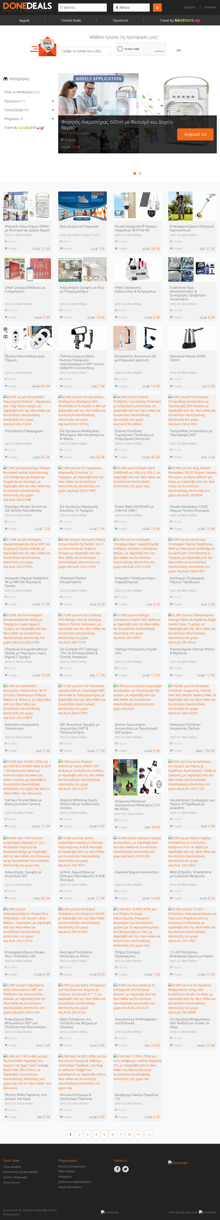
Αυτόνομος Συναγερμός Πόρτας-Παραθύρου (187, 580)
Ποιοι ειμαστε (12, 1167)
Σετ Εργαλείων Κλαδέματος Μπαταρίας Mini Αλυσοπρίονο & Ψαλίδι (82, 434)
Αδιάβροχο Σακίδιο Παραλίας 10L (137, 1096)
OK (179, 50)
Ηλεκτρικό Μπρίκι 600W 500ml (187, 358)
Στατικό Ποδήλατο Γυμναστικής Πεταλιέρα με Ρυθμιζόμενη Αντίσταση (134, 434)
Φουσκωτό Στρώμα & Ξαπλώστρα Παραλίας (76, 1096)
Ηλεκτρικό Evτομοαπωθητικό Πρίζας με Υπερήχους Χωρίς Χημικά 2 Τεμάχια (26, 653)
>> (139, 1134)
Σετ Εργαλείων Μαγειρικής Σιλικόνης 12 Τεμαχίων (79, 508)
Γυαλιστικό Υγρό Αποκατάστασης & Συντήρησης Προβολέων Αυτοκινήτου (188, 293)
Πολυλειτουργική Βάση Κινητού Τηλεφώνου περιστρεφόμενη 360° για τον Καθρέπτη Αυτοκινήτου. (82, 362)
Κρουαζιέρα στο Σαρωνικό (89, 143)
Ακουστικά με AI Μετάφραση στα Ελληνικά (135, 1021)
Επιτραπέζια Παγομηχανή (24, 431)
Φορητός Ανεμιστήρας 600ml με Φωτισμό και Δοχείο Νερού (27, 228)
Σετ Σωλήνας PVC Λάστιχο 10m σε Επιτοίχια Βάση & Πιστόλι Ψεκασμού (79, 653)
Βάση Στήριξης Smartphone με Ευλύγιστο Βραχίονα (190, 874)
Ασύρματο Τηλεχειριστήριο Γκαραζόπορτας (135, 580)
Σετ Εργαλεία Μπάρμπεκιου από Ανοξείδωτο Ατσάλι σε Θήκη (190, 1023)
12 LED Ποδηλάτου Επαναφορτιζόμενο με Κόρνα (191, 954)
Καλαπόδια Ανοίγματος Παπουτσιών (22, 726)
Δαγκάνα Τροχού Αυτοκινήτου (137, 872)
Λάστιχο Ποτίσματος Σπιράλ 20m (136, 651)
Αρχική (24, 20)
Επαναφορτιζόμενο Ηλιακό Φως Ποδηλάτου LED (24, 954)
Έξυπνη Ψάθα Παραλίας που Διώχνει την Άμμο (26, 1096)
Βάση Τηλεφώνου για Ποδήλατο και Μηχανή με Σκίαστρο (78, 1023)
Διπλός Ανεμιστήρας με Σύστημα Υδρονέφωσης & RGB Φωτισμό (82, 876)
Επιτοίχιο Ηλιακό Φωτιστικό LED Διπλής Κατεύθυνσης (26, 508)
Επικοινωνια (11, 1182)
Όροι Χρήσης (66, 1171)
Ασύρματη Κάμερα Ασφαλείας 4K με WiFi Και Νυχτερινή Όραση (27, 582)
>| (149, 1134)
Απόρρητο (65, 1176)
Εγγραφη (210, 7)
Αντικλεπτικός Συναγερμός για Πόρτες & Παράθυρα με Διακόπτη (192, 804)
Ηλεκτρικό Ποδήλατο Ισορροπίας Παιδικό (185, 726)
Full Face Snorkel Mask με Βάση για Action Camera (23, 802)
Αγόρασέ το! (195, 152)
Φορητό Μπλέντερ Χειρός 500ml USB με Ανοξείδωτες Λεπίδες (80, 804)
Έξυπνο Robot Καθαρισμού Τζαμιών (25, 358)
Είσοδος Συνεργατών (72, 1167)
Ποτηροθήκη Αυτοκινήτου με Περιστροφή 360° (191, 433)
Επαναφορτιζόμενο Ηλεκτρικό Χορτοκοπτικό (192, 228)
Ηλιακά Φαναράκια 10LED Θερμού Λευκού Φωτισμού (190, 508)
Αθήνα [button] (123, 7)
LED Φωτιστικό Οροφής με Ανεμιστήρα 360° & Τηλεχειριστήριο (79, 728)
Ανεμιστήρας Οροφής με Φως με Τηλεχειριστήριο (82, 289)
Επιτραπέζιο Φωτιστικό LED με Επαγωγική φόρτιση (135, 358)
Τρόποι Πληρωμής (15, 1177)
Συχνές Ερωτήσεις (70, 1187)
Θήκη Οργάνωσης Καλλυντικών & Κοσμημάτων (135, 289)
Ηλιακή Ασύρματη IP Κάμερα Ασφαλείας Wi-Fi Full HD (135, 228)
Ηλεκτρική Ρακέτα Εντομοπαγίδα (73, 580)
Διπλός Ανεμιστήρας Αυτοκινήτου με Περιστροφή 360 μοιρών (136, 728)
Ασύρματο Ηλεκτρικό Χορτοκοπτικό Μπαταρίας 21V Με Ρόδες (137, 805)
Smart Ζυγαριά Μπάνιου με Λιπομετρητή (25, 289)
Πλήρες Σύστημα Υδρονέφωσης (127, 954)
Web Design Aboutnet (183, 1212)
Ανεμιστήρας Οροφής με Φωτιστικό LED (23, 874)
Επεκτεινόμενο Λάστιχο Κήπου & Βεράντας (192, 651)
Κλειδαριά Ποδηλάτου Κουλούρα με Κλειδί (76, 954)
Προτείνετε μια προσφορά (20, 1172)
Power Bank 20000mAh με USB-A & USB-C (134, 508)
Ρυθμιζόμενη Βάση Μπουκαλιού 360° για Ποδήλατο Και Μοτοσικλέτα (25, 1023)
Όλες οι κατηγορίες (22, 92)
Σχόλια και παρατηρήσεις (74, 1182)
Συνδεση (190, 7)
